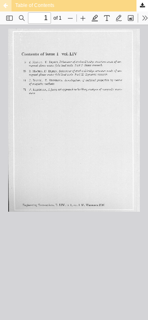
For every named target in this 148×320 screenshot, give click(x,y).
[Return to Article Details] (6, 5)
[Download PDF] (142, 5)
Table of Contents (34, 5)
